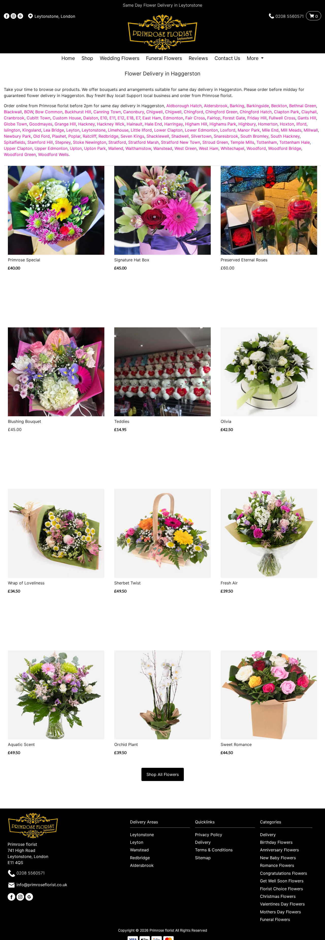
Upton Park (95, 148)
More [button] (253, 58)
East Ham (151, 117)
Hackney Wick (110, 123)
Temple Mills (242, 142)
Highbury (247, 123)
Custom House (67, 117)
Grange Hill (65, 123)
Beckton (279, 105)
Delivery (203, 842)
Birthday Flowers (276, 842)
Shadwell (180, 136)
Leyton (72, 130)
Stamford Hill (40, 142)
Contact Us (227, 58)
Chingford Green (221, 111)
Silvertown (201, 136)
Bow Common (48, 111)
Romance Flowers (277, 865)
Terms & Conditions (214, 849)
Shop (87, 58)
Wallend (115, 148)
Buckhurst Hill (78, 111)
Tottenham (266, 142)
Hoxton (287, 123)
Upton (76, 148)
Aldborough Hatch (184, 105)
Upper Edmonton (51, 148)
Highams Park (222, 123)
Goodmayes (40, 123)
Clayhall (309, 111)
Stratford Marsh (143, 142)
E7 (138, 117)
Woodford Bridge (284, 148)
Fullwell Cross (282, 117)
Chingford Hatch (256, 111)
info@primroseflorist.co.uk (42, 884)
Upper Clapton (18, 148)
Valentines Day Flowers (282, 903)
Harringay (173, 123)
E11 (112, 117)
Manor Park (249, 130)
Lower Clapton (168, 130)
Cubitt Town (38, 117)
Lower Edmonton (201, 130)
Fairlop (213, 117)
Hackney (86, 123)
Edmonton (173, 117)
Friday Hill (257, 117)
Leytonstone (94, 130)
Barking (237, 105)
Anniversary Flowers (279, 849)
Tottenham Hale (294, 142)
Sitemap (203, 857)
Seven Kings (132, 136)
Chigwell (154, 111)
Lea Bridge (53, 130)
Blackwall (13, 111)
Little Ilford (141, 130)
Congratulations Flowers (283, 873)
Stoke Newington (89, 142)
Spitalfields (14, 142)
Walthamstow (138, 148)
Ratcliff (89, 136)
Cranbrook (14, 117)
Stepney (63, 142)
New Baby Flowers (278, 857)
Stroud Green (215, 142)
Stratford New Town (180, 142)
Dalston (90, 117)
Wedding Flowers (119, 58)
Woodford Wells (53, 154)
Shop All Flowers (163, 774)
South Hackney (285, 136)
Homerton (268, 123)
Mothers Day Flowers (280, 911)
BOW (28, 111)
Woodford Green (20, 154)
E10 (103, 117)
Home (68, 58)
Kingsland (31, 130)
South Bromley (254, 136)
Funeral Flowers (164, 58)
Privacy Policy (208, 834)
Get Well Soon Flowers (281, 880)
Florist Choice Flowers (281, 888)
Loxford (227, 130)
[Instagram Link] (13, 16)
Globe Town (15, 123)
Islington (12, 130)
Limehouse (118, 130)
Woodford (256, 148)
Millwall (311, 130)
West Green (185, 148)
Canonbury (133, 111)
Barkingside (258, 105)
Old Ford (41, 136)
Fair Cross (195, 117)
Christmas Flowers (278, 896)
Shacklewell (158, 136)
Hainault (134, 123)
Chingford (193, 111)
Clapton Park (286, 111)
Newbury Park (17, 136)
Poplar (74, 136)
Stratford (117, 142)
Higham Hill (196, 123)
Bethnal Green (302, 105)
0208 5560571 (289, 16)
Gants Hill (307, 117)
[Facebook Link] (6, 16)
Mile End (270, 130)
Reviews (198, 58)
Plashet (59, 136)
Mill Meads (291, 130)
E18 (130, 117)
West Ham (208, 148)
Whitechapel (232, 148)
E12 (121, 117)
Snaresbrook (226, 136)
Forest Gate (234, 117)
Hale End (153, 123)
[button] (162, 823)
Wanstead (162, 148)
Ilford (301, 123)
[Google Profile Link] (20, 16)
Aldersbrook (216, 105)
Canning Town (107, 111)
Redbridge (108, 136)
